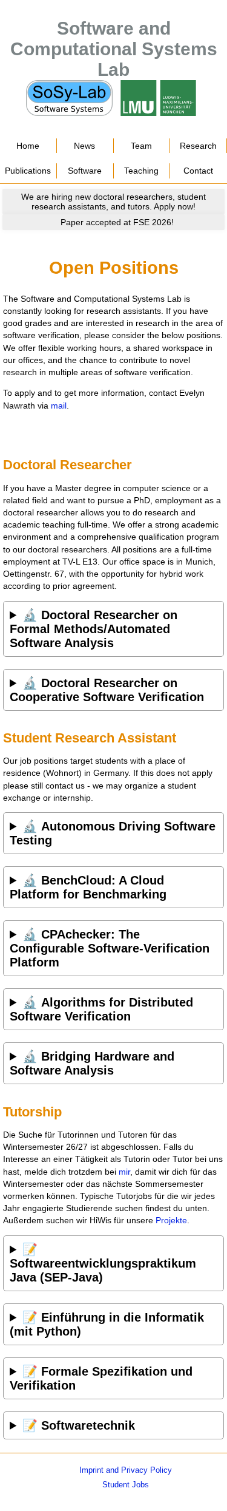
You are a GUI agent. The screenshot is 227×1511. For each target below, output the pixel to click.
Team (141, 146)
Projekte (171, 1220)
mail (59, 405)
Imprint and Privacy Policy (125, 1470)
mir (124, 1172)
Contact (198, 170)
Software (85, 170)
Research (198, 146)
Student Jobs (125, 1484)
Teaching (141, 170)
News (84, 146)
